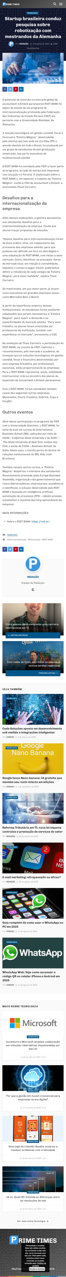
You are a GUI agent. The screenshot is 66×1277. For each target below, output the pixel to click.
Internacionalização (17, 539)
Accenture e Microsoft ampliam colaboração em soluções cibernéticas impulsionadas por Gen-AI (33, 1045)
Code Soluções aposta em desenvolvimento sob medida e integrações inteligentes (32, 730)
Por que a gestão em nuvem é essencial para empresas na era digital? (33, 1097)
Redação (23, 44)
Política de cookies (39, 1264)
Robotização (34, 539)
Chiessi (10, 737)
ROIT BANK (48, 539)
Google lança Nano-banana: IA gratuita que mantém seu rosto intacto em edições (32, 780)
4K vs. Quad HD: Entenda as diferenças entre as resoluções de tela (33, 1198)
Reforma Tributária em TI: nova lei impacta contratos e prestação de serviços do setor (32, 829)
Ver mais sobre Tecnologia (31, 1221)
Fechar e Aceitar (37, 1268)
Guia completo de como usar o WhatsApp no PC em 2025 (32, 924)
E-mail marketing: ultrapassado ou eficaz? (31, 877)
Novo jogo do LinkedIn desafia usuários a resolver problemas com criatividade (33, 1148)
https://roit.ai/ (41, 521)
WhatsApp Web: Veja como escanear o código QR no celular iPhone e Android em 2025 (31, 976)
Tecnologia (32, 13)
